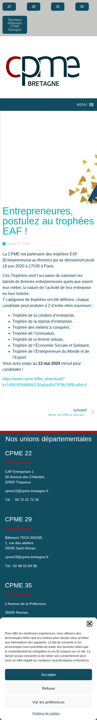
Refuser (48, 688)
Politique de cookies (46, 713)
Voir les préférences (48, 702)
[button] (89, 623)
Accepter (48, 674)
